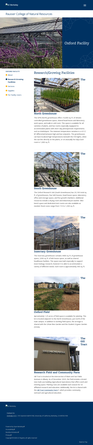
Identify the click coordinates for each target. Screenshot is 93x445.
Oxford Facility (13, 71)
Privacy (9, 435)
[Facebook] (8, 410)
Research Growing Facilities (15, 80)
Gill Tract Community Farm (48, 390)
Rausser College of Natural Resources (29, 14)
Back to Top (83, 442)
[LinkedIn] (16, 410)
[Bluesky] (25, 410)
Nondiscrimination (12, 432)
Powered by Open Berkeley (15, 427)
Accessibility (10, 429)
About (10, 75)
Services (11, 86)
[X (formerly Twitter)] (12, 410)
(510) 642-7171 (11, 416)
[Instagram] (21, 410)
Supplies (11, 90)
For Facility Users (14, 95)
